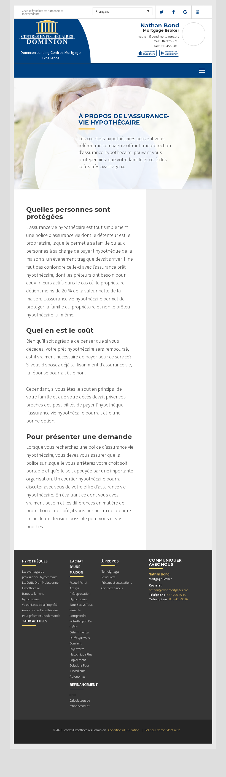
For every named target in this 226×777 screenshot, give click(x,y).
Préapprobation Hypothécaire (80, 596)
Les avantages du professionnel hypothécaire (39, 574)
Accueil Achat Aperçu (78, 585)
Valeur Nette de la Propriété (39, 604)
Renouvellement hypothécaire (33, 596)
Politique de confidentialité (162, 730)
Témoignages (110, 571)
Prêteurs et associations (116, 582)
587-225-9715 (169, 41)
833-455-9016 (169, 46)
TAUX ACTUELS (34, 621)
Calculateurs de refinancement (80, 703)
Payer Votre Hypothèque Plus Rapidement (81, 654)
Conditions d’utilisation (123, 730)
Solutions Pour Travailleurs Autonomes (79, 670)
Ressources (108, 577)
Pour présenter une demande (41, 616)
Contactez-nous (112, 588)
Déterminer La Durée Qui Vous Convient (80, 637)
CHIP (73, 695)
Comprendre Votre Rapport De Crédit (81, 621)
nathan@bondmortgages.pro (158, 36)
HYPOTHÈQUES (35, 561)
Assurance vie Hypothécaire (40, 610)
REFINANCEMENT (84, 684)
